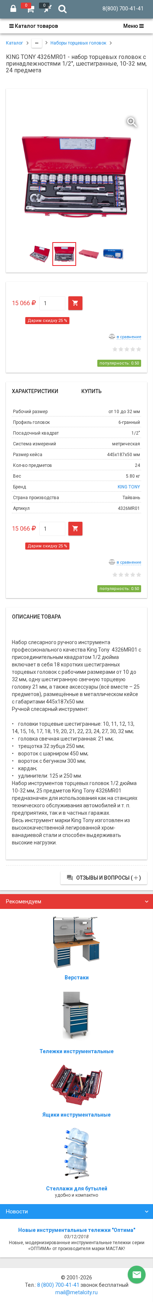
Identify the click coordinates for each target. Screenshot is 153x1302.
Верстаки (77, 977)
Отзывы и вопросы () (103, 877)
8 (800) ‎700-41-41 (58, 1285)
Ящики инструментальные (76, 1115)
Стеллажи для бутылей (76, 1188)
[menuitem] (35, 26)
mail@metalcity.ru (76, 1292)
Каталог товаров (36, 26)
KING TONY (129, 487)
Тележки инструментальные (76, 1051)
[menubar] (76, 26)
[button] (133, 120)
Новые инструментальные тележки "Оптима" (76, 1230)
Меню (131, 26)
